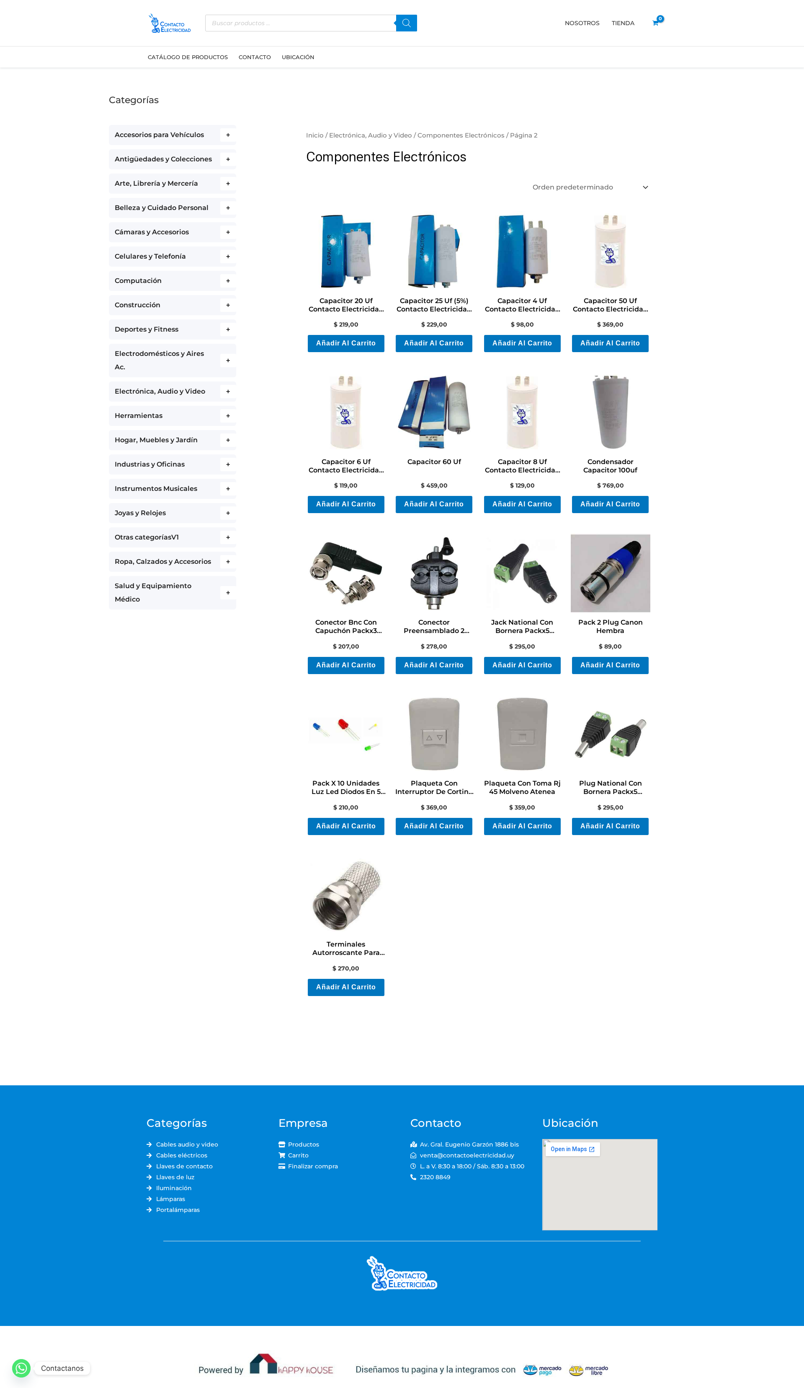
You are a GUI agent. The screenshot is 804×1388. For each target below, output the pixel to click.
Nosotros (582, 23)
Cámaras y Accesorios (152, 232)
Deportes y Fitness (146, 329)
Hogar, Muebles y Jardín (156, 440)
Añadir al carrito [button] (346, 343)
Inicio (315, 135)
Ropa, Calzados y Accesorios (163, 562)
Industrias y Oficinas (150, 464)
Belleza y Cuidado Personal (162, 208)
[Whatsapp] (21, 1368)
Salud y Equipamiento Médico (153, 592)
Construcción (137, 305)
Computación (138, 281)
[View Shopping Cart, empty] (655, 23)
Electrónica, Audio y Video (160, 391)
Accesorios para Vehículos (159, 135)
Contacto (255, 57)
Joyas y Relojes (140, 513)
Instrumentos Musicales (156, 489)
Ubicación (298, 57)
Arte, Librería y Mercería (156, 183)
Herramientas (138, 416)
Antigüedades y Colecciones (163, 159)
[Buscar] (406, 23)
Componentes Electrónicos (461, 135)
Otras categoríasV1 (147, 537)
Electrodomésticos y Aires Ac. (159, 360)
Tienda (623, 23)
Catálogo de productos (188, 57)
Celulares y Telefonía (150, 256)
